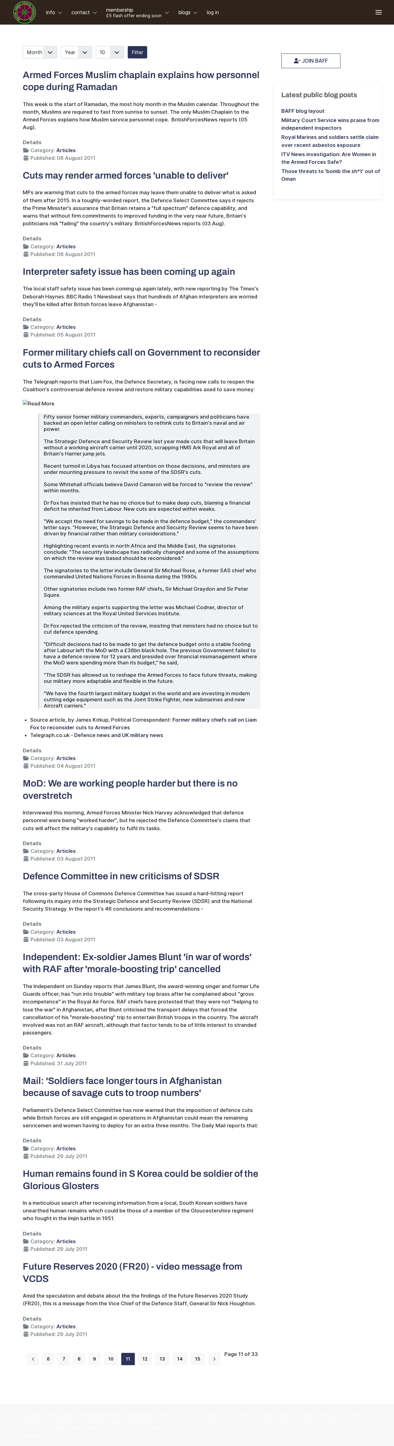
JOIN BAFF (314, 61)
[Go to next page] (214, 1359)
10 (111, 1359)
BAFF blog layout (302, 111)
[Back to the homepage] (24, 12)
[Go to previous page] (33, 1359)
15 (197, 1359)
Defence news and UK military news (118, 735)
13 (162, 1359)
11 (128, 1359)
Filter (137, 52)
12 (145, 1359)
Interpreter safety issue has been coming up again (129, 271)
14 (180, 1359)
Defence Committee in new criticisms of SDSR (121, 876)
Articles (66, 150)
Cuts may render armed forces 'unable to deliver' (125, 175)
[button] (379, 12)
